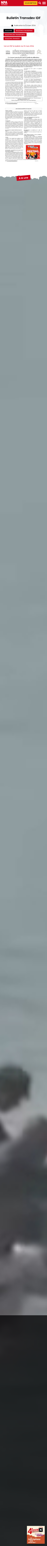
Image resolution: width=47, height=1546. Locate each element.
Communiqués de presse (14, 1523)
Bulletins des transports (15, 35)
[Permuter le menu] (44, 3)
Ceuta (30, 1523)
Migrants (19, 1527)
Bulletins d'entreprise (24, 31)
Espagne (8, 1527)
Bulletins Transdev (12, 38)
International (32, 1527)
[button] (40, 3)
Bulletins (8, 31)
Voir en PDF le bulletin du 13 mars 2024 (19, 46)
